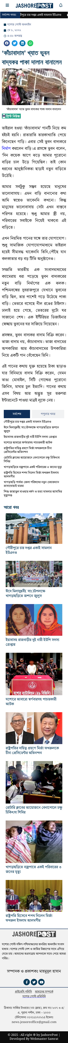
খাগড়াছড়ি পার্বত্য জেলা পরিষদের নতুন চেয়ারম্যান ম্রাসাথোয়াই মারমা (31, 484)
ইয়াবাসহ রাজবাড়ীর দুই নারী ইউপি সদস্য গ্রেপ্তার (30, 437)
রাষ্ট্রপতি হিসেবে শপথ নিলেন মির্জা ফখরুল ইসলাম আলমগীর (31, 474)
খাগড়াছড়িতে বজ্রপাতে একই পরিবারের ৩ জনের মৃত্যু (33, 467)
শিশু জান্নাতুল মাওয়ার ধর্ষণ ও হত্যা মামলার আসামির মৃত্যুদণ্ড (33, 493)
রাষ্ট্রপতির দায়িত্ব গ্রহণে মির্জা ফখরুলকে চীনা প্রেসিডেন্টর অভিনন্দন (28, 450)
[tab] (17, 414)
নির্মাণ (6, 148)
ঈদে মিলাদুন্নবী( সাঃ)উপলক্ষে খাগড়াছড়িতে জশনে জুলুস (31, 429)
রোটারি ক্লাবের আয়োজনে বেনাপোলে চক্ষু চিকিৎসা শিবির (32, 459)
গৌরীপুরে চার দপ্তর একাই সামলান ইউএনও (27, 422)
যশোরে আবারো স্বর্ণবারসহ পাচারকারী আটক (28, 442)
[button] (7, 43)
